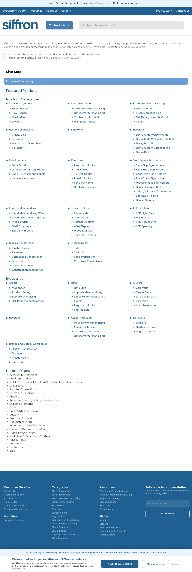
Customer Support (20, 418)
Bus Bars (141, 217)
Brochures (105, 505)
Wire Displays (82, 226)
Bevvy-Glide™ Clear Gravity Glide (155, 139)
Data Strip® (19, 165)
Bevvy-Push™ (144, 143)
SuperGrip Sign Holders (150, 165)
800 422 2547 (163, 10)
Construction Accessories (27, 269)
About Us (52, 10)
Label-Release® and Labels (28, 174)
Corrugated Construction (27, 256)
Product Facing (21, 292)
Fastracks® (81, 213)
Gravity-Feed (19, 117)
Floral (139, 121)
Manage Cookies (155, 564)
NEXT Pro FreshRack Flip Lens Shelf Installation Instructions (45, 382)
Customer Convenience (88, 261)
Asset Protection (81, 317)
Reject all (176, 564)
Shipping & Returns (21, 403)
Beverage (139, 129)
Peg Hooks (78, 160)
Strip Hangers (20, 222)
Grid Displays (82, 217)
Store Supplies (79, 243)
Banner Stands (145, 200)
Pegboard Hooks (84, 165)
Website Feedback (109, 527)
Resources (35, 10)
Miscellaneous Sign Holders (152, 182)
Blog (12, 450)
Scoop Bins (19, 139)
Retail (74, 282)
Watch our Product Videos (113, 491)
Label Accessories (23, 178)
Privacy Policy (17, 440)
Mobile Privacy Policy (22, 432)
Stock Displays (80, 208)
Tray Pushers (20, 113)
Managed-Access (84, 121)
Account (8, 498)
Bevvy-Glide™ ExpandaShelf (153, 147)
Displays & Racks (146, 296)
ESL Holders (78, 129)
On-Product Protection (88, 117)
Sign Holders (81, 309)
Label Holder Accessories (89, 296)
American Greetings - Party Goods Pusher (34, 400)
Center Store (143, 292)
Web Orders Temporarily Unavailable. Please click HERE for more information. (96, 3)
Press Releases (107, 502)
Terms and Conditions (22, 393)
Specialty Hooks (84, 182)
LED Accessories (146, 222)
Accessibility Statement (23, 375)
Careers (66, 10)
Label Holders (17, 160)
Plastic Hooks (82, 178)
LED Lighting (141, 208)
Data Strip (80, 288)
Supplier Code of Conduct (25, 389)
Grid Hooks (81, 169)
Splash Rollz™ (20, 261)
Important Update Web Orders (28, 425)
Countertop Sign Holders (151, 174)
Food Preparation (84, 256)
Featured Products (22, 91)
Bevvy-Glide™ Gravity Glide (152, 134)
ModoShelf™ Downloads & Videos (29, 436)
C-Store (137, 282)
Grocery (13, 282)
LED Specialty (144, 226)
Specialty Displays (85, 235)
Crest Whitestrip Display (23, 411)
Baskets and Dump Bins (26, 143)
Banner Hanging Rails (149, 187)
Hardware (139, 317)
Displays (141, 322)
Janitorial (79, 252)
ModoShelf (18, 288)
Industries (14, 279)
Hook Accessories (85, 187)
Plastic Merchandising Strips (29, 217)
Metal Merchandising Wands (29, 213)
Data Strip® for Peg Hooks (28, 169)
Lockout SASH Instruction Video (28, 429)
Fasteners (18, 252)
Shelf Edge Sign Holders (150, 169)
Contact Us (183, 10)
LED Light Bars (145, 213)
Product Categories (23, 99)
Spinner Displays (84, 222)
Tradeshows (106, 509)
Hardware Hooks (146, 327)
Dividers (17, 121)
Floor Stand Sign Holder (150, 178)
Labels (78, 301)
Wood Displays (83, 230)
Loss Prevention (81, 103)
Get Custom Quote (14, 10)
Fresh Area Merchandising (149, 103)
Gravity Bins (19, 134)
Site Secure (16, 385)
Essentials (142, 301)
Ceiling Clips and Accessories (153, 191)
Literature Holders (147, 195)
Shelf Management (20, 103)
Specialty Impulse (22, 230)
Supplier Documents (15, 520)
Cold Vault (142, 288)
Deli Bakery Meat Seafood (152, 117)
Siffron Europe (107, 534)
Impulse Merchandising (23, 208)
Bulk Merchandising (21, 129)
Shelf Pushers (20, 108)
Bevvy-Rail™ (143, 152)
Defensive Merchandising (89, 113)
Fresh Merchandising (148, 113)
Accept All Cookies (121, 564)
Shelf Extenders (21, 226)
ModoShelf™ (144, 108)
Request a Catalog (109, 498)
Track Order (10, 502)
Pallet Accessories (23, 265)
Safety (78, 248)
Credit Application (20, 378)
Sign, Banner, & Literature (148, 160)
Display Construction (21, 243)
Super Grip (18, 362)
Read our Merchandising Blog (115, 494)
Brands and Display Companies (28, 343)
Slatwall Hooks (83, 174)
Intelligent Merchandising (89, 108)
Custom (14, 414)
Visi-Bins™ (18, 147)
